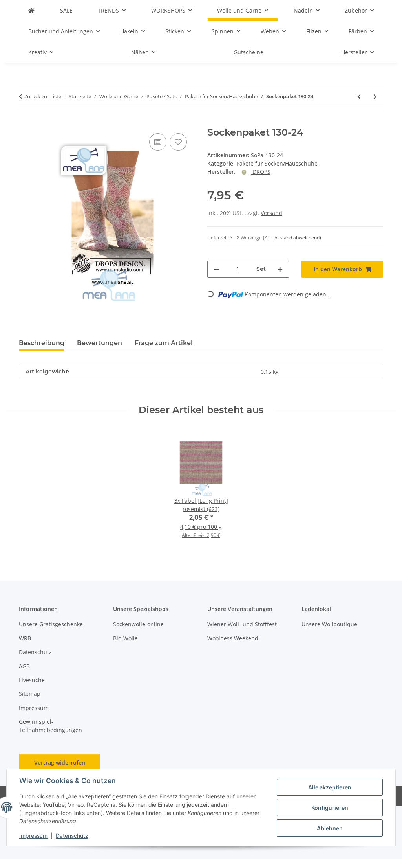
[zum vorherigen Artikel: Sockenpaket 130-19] (359, 96)
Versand (271, 213)
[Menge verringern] (216, 269)
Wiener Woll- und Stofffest (242, 624)
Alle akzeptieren (329, 787)
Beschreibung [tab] (41, 343)
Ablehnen (330, 828)
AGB (24, 666)
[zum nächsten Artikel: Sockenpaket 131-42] (375, 96)
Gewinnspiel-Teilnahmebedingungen (50, 726)
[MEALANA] (31, 10)
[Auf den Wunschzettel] (178, 142)
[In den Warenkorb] (25, 122)
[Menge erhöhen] (280, 269)
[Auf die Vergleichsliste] (157, 142)
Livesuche (32, 680)
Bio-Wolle (125, 638)
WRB (25, 638)
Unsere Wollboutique (329, 624)
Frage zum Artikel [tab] (164, 343)
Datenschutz (72, 835)
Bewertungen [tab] (99, 343)
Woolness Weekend (232, 638)
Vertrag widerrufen (59, 762)
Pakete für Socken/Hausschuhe (277, 163)
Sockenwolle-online (138, 624)
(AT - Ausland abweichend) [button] (292, 237)
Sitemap (29, 693)
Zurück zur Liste (42, 96)
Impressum (33, 835)
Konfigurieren (329, 807)
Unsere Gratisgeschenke (51, 624)
